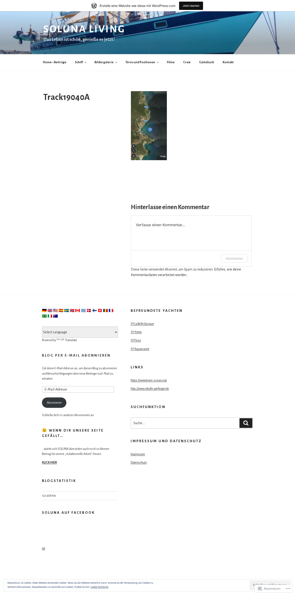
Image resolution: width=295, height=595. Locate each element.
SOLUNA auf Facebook (68, 512)
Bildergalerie (104, 62)
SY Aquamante (140, 349)
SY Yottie (136, 332)
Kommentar (234, 258)
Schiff (79, 62)
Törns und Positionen (140, 62)
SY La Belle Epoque (142, 323)
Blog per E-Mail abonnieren (76, 355)
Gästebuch (206, 62)
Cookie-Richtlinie (99, 587)
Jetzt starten (191, 5)
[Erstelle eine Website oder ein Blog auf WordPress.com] (43, 549)
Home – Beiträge (54, 62)
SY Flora (136, 340)
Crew (187, 62)
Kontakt (228, 62)
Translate (71, 340)
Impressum (138, 454)
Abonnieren (54, 402)
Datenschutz (139, 462)
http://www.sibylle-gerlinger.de (150, 388)
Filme (171, 62)
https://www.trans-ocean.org (149, 380)
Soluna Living (84, 29)
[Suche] (245, 423)
